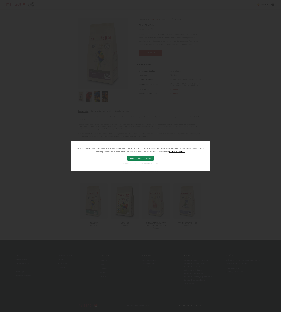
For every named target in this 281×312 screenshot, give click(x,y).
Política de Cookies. (177, 152)
